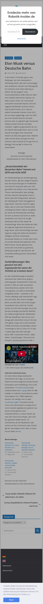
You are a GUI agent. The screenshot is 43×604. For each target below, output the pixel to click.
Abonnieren (30, 31)
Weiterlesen (21, 39)
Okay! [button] (11, 600)
